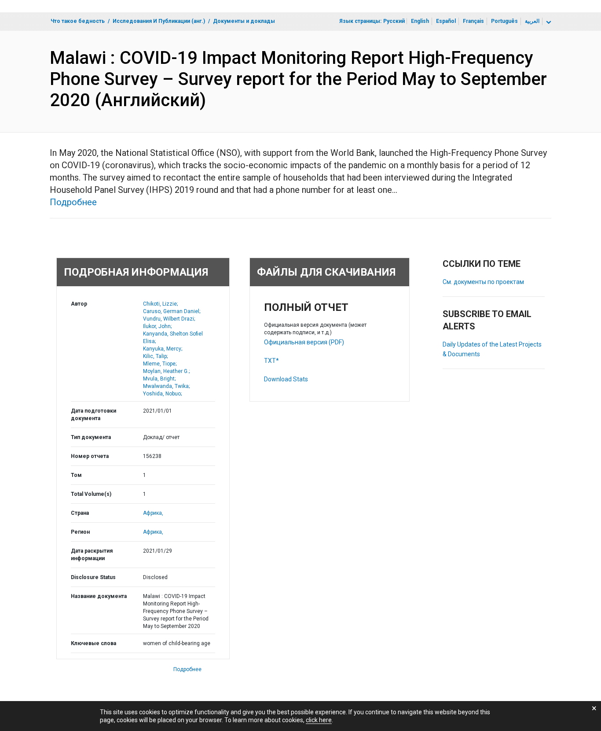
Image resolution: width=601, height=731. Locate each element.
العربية (532, 21)
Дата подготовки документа (93, 414)
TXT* (271, 360)
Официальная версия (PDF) (304, 342)
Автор (79, 304)
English (420, 21)
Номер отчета (90, 456)
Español (446, 21)
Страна (80, 513)
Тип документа (91, 437)
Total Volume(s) (91, 494)
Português (504, 21)
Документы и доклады (244, 21)
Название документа (99, 596)
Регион (80, 532)
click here (319, 720)
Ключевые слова (93, 643)
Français (473, 21)
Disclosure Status (93, 577)
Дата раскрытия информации (92, 554)
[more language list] (547, 22)
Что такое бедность (78, 21)
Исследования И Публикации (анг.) (159, 21)
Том (76, 475)
